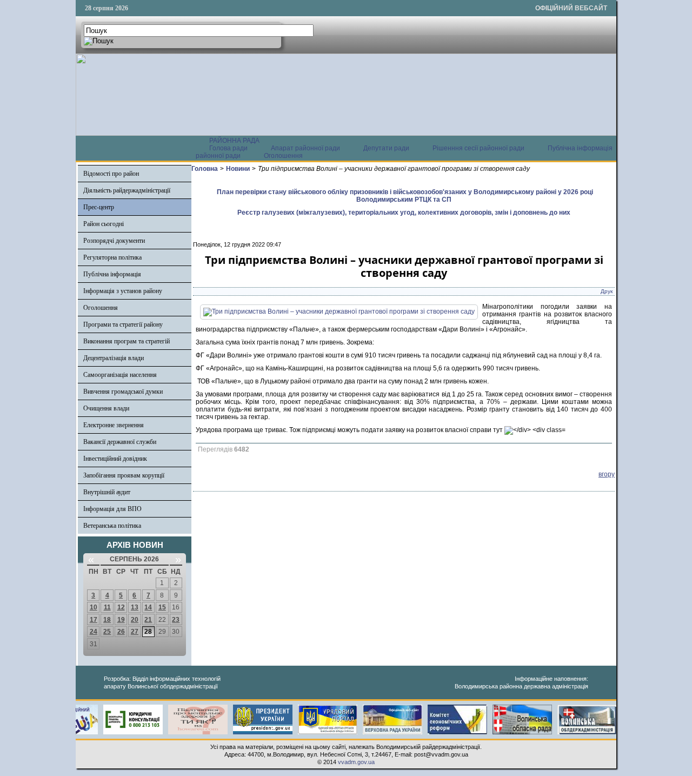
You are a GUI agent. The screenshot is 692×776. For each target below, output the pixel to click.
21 (148, 620)
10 (93, 607)
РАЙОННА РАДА (234, 140)
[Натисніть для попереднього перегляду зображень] (339, 311)
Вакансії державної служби (119, 442)
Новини (238, 169)
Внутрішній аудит (106, 492)
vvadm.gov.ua (356, 762)
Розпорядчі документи (114, 240)
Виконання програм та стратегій (126, 341)
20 (134, 620)
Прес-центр (98, 207)
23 (175, 620)
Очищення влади (106, 408)
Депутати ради (386, 148)
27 (134, 631)
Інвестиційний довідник (115, 458)
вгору (606, 474)
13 (134, 607)
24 (93, 631)
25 (107, 631)
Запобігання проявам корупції (123, 475)
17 (93, 620)
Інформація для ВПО (112, 509)
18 (107, 620)
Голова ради (228, 148)
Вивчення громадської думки (123, 391)
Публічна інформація (112, 274)
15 (162, 607)
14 (148, 607)
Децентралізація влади (113, 358)
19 (121, 620)
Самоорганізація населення (120, 375)
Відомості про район (111, 173)
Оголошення (283, 156)
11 (107, 607)
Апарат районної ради (305, 148)
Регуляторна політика (112, 257)
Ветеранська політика (112, 525)
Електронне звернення (113, 425)
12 (121, 607)
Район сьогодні (103, 224)
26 (121, 631)
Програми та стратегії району (123, 324)
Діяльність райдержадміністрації (126, 190)
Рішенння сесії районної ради (478, 148)
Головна (204, 169)
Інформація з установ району (122, 291)
